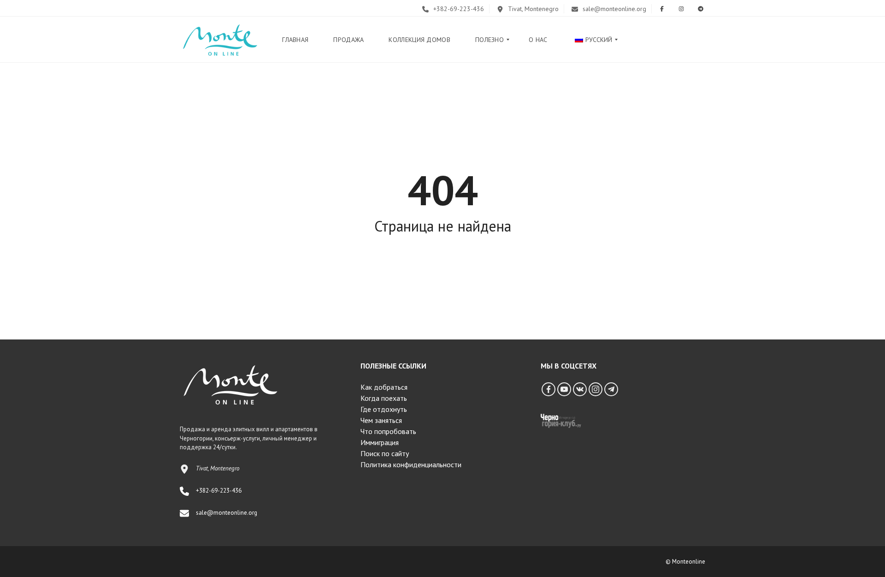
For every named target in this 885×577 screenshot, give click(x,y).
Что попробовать (388, 431)
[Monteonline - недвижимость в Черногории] (220, 40)
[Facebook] (548, 389)
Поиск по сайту (384, 453)
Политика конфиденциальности (410, 464)
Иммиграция (379, 442)
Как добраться (383, 387)
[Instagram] (595, 389)
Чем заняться (381, 420)
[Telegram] (611, 389)
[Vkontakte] (580, 389)
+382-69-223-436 (457, 9)
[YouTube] (564, 389)
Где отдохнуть (383, 409)
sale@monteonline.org (613, 9)
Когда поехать (383, 398)
